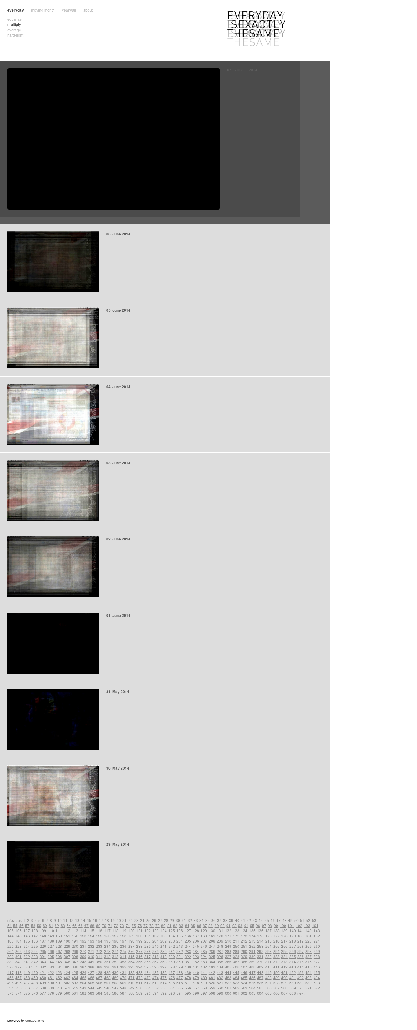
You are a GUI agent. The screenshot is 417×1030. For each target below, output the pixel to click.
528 (276, 982)
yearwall (69, 9)
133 (236, 930)
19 (113, 920)
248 (220, 946)
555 (179, 987)
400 (188, 966)
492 (300, 977)
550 (139, 987)
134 (244, 930)
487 (260, 977)
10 (59, 920)
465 (83, 977)
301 (18, 956)
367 (236, 961)
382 (43, 966)
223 (18, 946)
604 (260, 993)
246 (204, 946)
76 (140, 925)
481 (212, 977)
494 (317, 977)
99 (276, 925)
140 (292, 930)
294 (276, 951)
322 (188, 956)
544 (91, 987)
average (14, 29)
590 (147, 993)
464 (75, 977)
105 (10, 930)
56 (21, 925)
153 (83, 935)
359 (172, 961)
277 (139, 951)
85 (193, 925)
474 (155, 977)
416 (317, 966)
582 (83, 993)
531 (300, 982)
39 (231, 920)
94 (246, 925)
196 (115, 940)
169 (212, 935)
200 (147, 940)
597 (204, 993)
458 (27, 977)
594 (179, 993)
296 (292, 951)
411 (276, 966)
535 (18, 987)
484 (236, 977)
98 (270, 925)
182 (317, 935)
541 (67, 987)
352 (115, 961)
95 (252, 925)
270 (83, 951)
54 (9, 925)
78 (151, 925)
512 (147, 982)
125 (172, 930)
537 (34, 987)
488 (268, 977)
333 (276, 956)
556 (188, 987)
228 (59, 946)
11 (65, 920)
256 (284, 946)
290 (244, 951)
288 (228, 951)
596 (196, 993)
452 (292, 972)
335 (292, 956)
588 (131, 993)
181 (308, 935)
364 (212, 961)
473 (147, 977)
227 (51, 946)
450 (276, 972)
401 (196, 966)
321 (179, 956)
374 (292, 961)
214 (260, 940)
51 (302, 920)
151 (67, 935)
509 (123, 982)
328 (236, 956)
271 (91, 951)
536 (27, 987)
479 (196, 977)
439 (188, 972)
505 (91, 982)
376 (308, 961)
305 (51, 956)
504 (83, 982)
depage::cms (34, 1020)
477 (179, 977)
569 (292, 987)
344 (51, 961)
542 (75, 987)
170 (220, 935)
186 (34, 940)
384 (59, 966)
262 (18, 951)
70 (104, 925)
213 (252, 940)
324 (204, 956)
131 (220, 930)
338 (317, 956)
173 (244, 935)
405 (228, 966)
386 (75, 966)
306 (59, 956)
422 (51, 972)
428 (99, 972)
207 (204, 940)
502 (67, 982)
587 (123, 993)
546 (107, 987)
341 (27, 961)
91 (228, 925)
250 (236, 946)
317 (147, 956)
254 (268, 946)
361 (188, 961)
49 (290, 920)
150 (59, 935)
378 (10, 966)
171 (228, 935)
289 (236, 951)
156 (107, 935)
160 (139, 935)
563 (244, 987)
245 (196, 946)
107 (27, 930)
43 (255, 920)
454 (308, 972)
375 (300, 961)
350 (99, 961)
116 (99, 930)
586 (115, 993)
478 (188, 977)
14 (83, 920)
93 (240, 925)
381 (34, 966)
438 (179, 972)
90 (222, 925)
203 (172, 940)
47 (278, 920)
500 (51, 982)
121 (139, 930)
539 (51, 987)
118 (115, 930)
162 (155, 935)
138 (276, 930)
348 (83, 961)
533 (317, 982)
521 (220, 982)
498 (34, 982)
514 (163, 982)
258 (300, 946)
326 (220, 956)
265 (43, 951)
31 (184, 920)
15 (89, 920)
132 (228, 930)
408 (252, 966)
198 (131, 940)
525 (252, 982)
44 (261, 920)
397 (163, 966)
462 (59, 977)
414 (300, 966)
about (88, 9)
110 (51, 930)
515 (172, 982)
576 (34, 993)
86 (199, 925)
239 (147, 946)
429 (107, 972)
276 (131, 951)
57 (27, 925)
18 (107, 920)
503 (75, 982)
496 (18, 982)
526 (260, 982)
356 (147, 961)
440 (196, 972)
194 (99, 940)
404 (220, 966)
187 (43, 940)
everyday (15, 10)
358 (163, 961)
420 (34, 972)
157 (115, 935)
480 (204, 977)
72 (116, 925)
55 (15, 925)
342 (34, 961)
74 (128, 925)
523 (236, 982)
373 (284, 961)
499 (43, 982)
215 (268, 940)
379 (18, 966)
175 (260, 935)
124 (163, 930)
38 (225, 920)
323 (196, 956)
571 (308, 987)
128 (196, 930)
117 (107, 930)
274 (115, 951)
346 (67, 961)
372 (276, 961)
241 (163, 946)
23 (136, 920)
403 (212, 966)
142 (308, 930)
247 (212, 946)
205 (188, 940)
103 (307, 925)
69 (98, 925)
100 (283, 925)
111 (59, 930)
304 (43, 956)
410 (268, 966)
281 (172, 951)
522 (228, 982)
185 (27, 940)
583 (91, 993)
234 (107, 946)
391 (115, 966)
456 (10, 977)
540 (59, 987)
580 (67, 993)
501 (59, 982)
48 (284, 920)
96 (258, 925)
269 (75, 951)
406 (236, 966)
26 (154, 920)
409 (260, 966)
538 (43, 987)
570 (300, 987)
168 (204, 935)
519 (204, 982)
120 (131, 930)
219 (300, 940)
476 (172, 977)
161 (147, 935)
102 (299, 925)
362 (196, 961)
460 (43, 977)
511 (139, 982)
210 (228, 940)
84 (187, 925)
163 (163, 935)
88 (211, 925)
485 (244, 977)
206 (196, 940)
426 (83, 972)
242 (172, 946)
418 (18, 972)
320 (172, 956)
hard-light (15, 34)
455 (317, 972)
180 (300, 935)
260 (317, 946)
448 (260, 972)
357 (155, 961)
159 (131, 935)
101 (291, 925)
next (300, 993)
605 (268, 993)
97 (264, 925)
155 (99, 935)
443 (220, 972)
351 (107, 961)
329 (244, 956)
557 (196, 987)
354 (131, 961)
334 (284, 956)
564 (252, 987)
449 (268, 972)
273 (107, 951)
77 (145, 925)
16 (95, 920)
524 (244, 982)
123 (155, 930)
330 (252, 956)
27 (160, 920)
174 (252, 935)
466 (91, 977)
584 (99, 993)
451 (284, 972)
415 (308, 966)
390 (107, 966)
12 (71, 920)
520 (212, 982)
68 (92, 925)
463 (67, 977)
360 (179, 961)
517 (188, 982)
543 (83, 987)
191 (75, 940)
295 (284, 951)
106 (18, 930)
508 (115, 982)
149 (51, 935)
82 (175, 925)
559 (212, 987)
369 (252, 961)
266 (51, 951)
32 (190, 920)
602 (244, 993)
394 (139, 966)
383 (51, 966)
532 (308, 982)
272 (99, 951)
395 (147, 966)
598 (212, 993)
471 (131, 977)
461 (51, 977)
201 (155, 940)
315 (131, 956)
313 (115, 956)
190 (67, 940)
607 (284, 993)
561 (228, 987)
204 (179, 940)
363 (204, 961)
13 (77, 920)
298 (308, 951)
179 (292, 935)
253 (260, 946)
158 (123, 935)
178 (284, 935)
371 (268, 961)
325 (212, 956)
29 (172, 920)
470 (123, 977)
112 (67, 930)
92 (234, 925)
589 (139, 993)
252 (252, 946)
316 (139, 956)
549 (131, 987)
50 (296, 920)
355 (139, 961)
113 (75, 930)
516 (179, 982)
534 (10, 987)
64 (69, 925)
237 (131, 946)
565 (260, 987)
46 (272, 920)
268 (67, 951)
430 (115, 972)
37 (219, 920)
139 (284, 930)
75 (134, 925)
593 (172, 993)
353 (123, 961)
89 (217, 925)
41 (243, 920)
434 (147, 972)
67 (86, 925)
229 (67, 946)
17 (101, 920)
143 (317, 930)
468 (107, 977)
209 (220, 940)
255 (276, 946)
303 (34, 956)
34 (201, 920)
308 (75, 956)
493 (308, 977)
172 (236, 935)
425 (75, 972)
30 (178, 920)
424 (67, 972)
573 (10, 993)
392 (123, 966)
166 (188, 935)
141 (300, 930)
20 (119, 920)
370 (260, 961)
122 (147, 930)
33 (196, 920)
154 (91, 935)
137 (268, 930)
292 (260, 951)
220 (308, 940)
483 (228, 977)
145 (18, 935)
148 (43, 935)
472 (139, 977)
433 (139, 972)
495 (10, 982)
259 (308, 946)
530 (292, 982)
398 (172, 966)
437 (172, 972)
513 (155, 982)
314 (123, 956)
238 (139, 946)
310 (91, 956)
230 (75, 946)
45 (267, 920)
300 (10, 956)
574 (18, 993)
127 (188, 930)
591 (155, 993)
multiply (14, 24)
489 (276, 977)
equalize (14, 19)
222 (10, 946)
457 (18, 977)
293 (268, 951)
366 (228, 961)
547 (115, 987)
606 (276, 993)
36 (213, 920)
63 (63, 925)
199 (139, 940)
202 (163, 940)
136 (260, 930)
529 (284, 982)
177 (276, 935)
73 (122, 925)
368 (244, 961)
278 (147, 951)
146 (27, 935)
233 (99, 946)
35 (207, 920)
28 (166, 920)
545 (99, 987)
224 (27, 946)
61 (51, 925)
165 (179, 935)
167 (196, 935)
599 (220, 993)
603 (252, 993)
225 (34, 946)
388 (91, 966)
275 (123, 951)
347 (75, 961)
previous (14, 920)
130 (212, 930)
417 (10, 972)
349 (91, 961)
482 (220, 977)
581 (75, 993)
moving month (43, 9)
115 (91, 930)
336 (300, 956)
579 (59, 993)
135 (252, 930)
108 (34, 930)
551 (147, 987)
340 (18, 961)
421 (43, 972)
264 (34, 951)
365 (220, 961)
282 (179, 951)
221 (317, 940)
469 (115, 977)
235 (115, 946)
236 (123, 946)
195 (107, 940)
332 (268, 956)
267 (59, 951)
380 (27, 966)
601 (236, 993)
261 (10, 951)
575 (27, 993)
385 (67, 966)
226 (43, 946)
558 (204, 987)
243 (179, 946)
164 (172, 935)
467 (99, 977)
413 (292, 967)
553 (163, 987)
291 (252, 951)
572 (317, 987)
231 (83, 946)
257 (292, 946)
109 (43, 930)
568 (284, 987)
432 (131, 972)
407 (244, 966)
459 (34, 977)
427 (91, 972)
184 (18, 940)
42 (249, 920)
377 (317, 961)
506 (99, 982)
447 (252, 972)
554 (172, 987)
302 (27, 956)
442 (212, 972)
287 (220, 951)
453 (300, 972)
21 (124, 920)
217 (284, 940)
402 (204, 966)
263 (27, 951)
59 (39, 925)
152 (75, 935)
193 (91, 940)
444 (228, 972)
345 (59, 961)
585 (107, 993)
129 (204, 930)
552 (155, 987)
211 (236, 940)
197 (123, 940)
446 (244, 972)
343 (43, 961)
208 (212, 940)
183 (10, 940)
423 (59, 972)
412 (284, 966)
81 (169, 925)
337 (308, 956)
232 (91, 946)
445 (236, 972)
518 (196, 982)
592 (163, 993)
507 (107, 982)
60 (45, 925)
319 (163, 956)
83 (181, 925)
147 (34, 935)
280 (163, 951)
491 (292, 977)
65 (74, 925)
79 (157, 925)
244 (188, 946)
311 (99, 956)
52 (308, 920)
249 (228, 946)
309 (83, 956)
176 (268, 935)
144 (10, 935)
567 (276, 987)
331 (260, 956)
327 (228, 956)
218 (292, 940)
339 (10, 961)
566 (268, 987)
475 (163, 977)
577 (43, 993)
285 (204, 951)
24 (142, 920)
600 (228, 993)
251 (244, 946)
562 (236, 987)
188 (51, 940)
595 (188, 993)
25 (148, 920)
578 (51, 993)
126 (179, 930)
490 (284, 977)
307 (67, 956)
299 (317, 951)
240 (155, 946)
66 (80, 925)
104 (315, 925)
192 (83, 940)
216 (276, 940)
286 (212, 951)
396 (155, 966)
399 (179, 966)
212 (244, 940)
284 (196, 951)
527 (268, 982)
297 (300, 951)
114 (83, 930)
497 (27, 982)
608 (292, 993)
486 (252, 977)
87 (205, 925)
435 (155, 972)
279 (155, 951)
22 (131, 920)
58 (33, 925)
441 (204, 972)
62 (57, 925)
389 (99, 966)
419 (27, 972)
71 (110, 925)
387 (83, 966)
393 (131, 966)
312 (107, 956)
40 (237, 920)
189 (59, 940)
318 (155, 956)
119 (123, 930)
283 (188, 951)
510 (131, 982)
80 (163, 925)
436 (163, 972)
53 (314, 920)
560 (220, 987)
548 (123, 987)
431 (123, 972)
